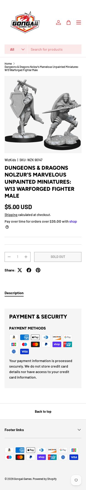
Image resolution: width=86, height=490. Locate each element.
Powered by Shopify (45, 478)
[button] (69, 22)
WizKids (10, 160)
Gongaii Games (23, 478)
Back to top (43, 411)
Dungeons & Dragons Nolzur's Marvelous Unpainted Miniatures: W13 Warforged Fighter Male (42, 68)
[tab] (14, 293)
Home (8, 63)
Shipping (11, 215)
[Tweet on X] (19, 270)
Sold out (58, 257)
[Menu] (79, 22)
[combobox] (43, 49)
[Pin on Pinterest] (38, 270)
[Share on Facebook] (28, 270)
